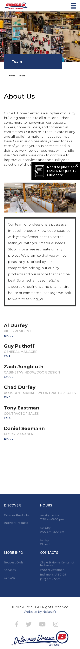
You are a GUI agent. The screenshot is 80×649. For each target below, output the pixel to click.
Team (17, 61)
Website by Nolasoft (40, 612)
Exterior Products (16, 515)
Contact (9, 577)
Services (10, 570)
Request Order (14, 562)
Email (8, 335)
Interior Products (16, 523)
